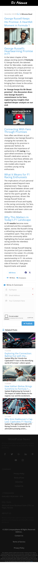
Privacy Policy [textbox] (19, 473)
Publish (28, 323)
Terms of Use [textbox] (19, 478)
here (32, 561)
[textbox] (19, 2)
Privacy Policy (19, 548)
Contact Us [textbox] (19, 486)
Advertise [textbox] (19, 482)
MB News (12, 273)
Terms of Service (19, 542)
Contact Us (19, 536)
